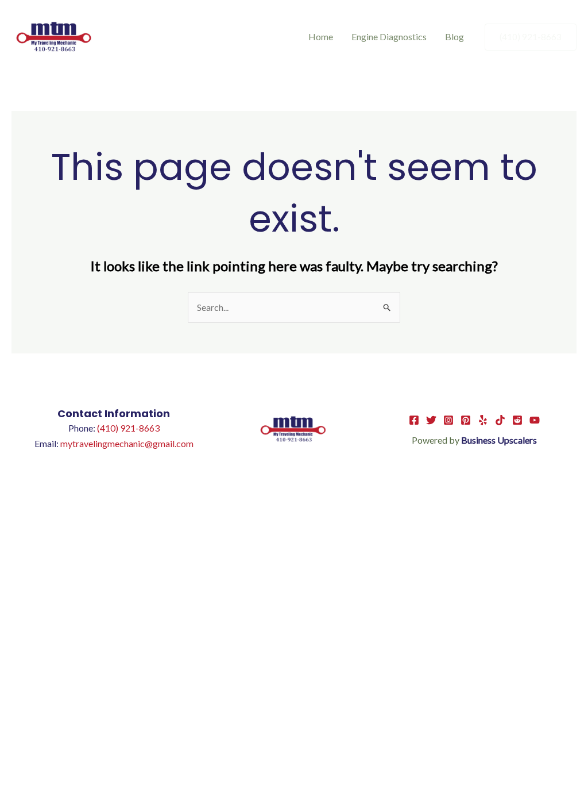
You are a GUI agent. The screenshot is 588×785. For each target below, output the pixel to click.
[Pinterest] (466, 420)
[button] (531, 37)
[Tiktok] (500, 420)
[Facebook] (414, 420)
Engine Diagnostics (389, 36)
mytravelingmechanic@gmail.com (127, 443)
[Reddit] (517, 420)
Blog (454, 36)
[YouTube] (534, 420)
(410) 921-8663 (128, 427)
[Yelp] (483, 420)
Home (320, 36)
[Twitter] (431, 420)
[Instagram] (448, 420)
